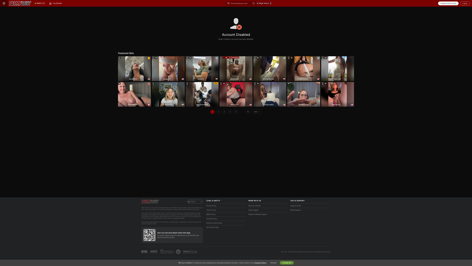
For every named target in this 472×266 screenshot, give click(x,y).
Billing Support (295, 210)
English (193, 201)
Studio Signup (253, 210)
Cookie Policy (260, 263)
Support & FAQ (295, 206)
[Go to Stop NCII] (190, 251)
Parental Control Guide (214, 223)
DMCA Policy (211, 214)
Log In (465, 3)
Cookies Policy (211, 219)
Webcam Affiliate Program (257, 214)
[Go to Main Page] (20, 3)
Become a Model (254, 206)
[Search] (253, 3)
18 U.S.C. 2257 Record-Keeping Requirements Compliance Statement (305, 252)
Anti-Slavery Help (212, 227)
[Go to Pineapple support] (178, 251)
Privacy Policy (211, 206)
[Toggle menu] (4, 3)
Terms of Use (211, 210)
